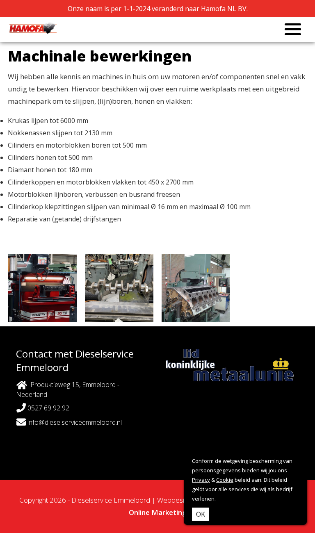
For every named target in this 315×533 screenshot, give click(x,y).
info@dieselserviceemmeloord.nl (74, 422)
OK (200, 514)
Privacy (201, 479)
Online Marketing (158, 512)
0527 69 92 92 (47, 407)
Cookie (224, 479)
